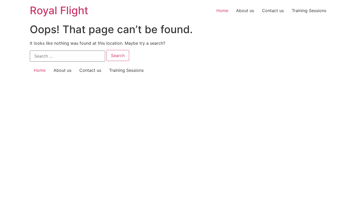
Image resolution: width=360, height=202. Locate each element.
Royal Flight (59, 10)
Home (222, 10)
